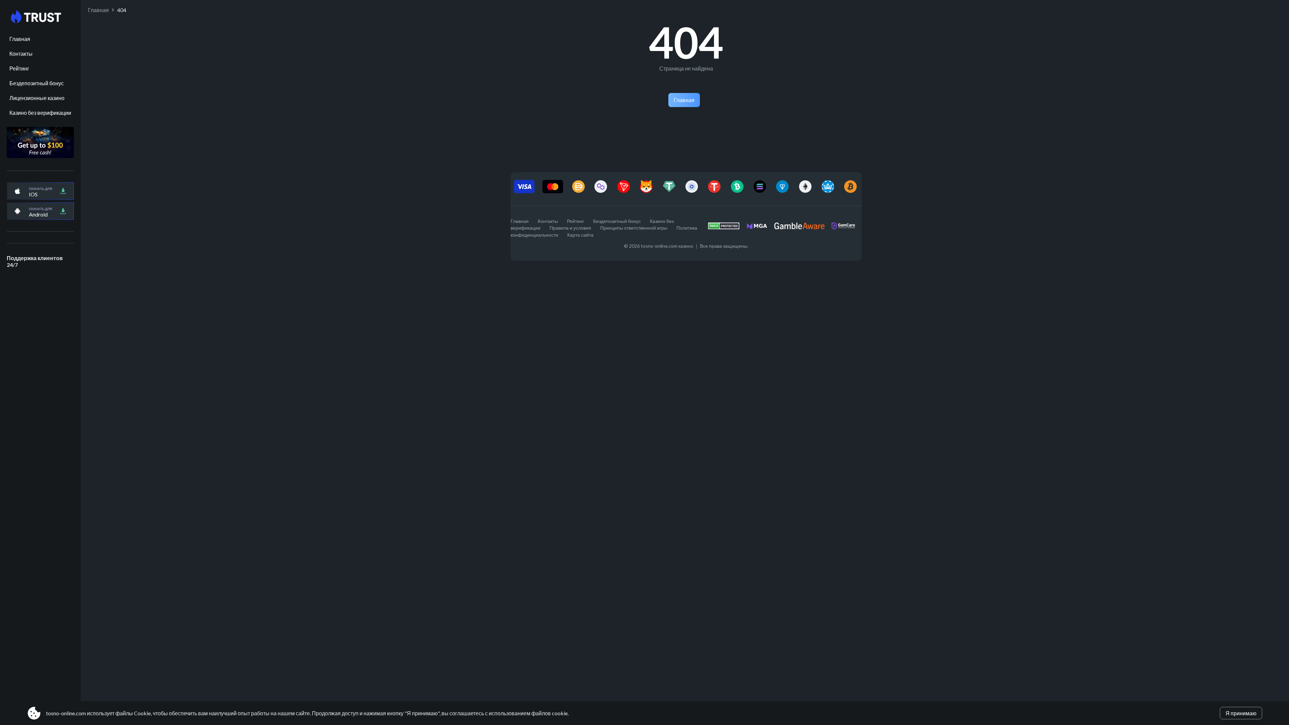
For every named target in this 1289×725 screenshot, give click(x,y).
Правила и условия (570, 228)
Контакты (21, 53)
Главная (19, 39)
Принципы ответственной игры (633, 228)
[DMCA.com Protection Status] (727, 228)
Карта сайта (580, 235)
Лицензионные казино (36, 98)
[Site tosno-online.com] (40, 17)
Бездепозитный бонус (36, 83)
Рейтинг (19, 68)
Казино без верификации (40, 112)
